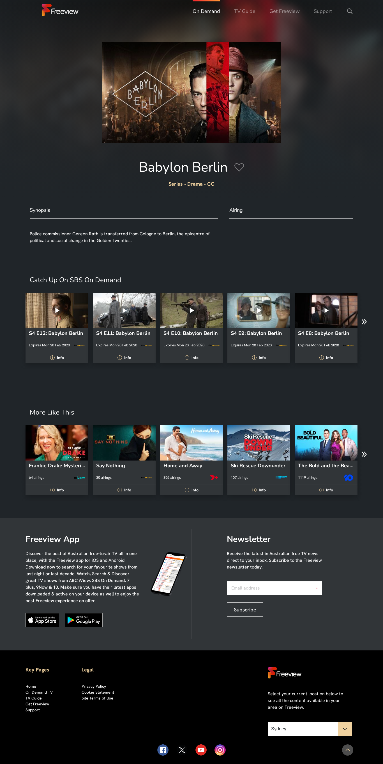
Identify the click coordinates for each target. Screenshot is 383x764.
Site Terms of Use (97, 698)
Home (31, 686)
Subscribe (245, 609)
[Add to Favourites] (239, 168)
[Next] (364, 322)
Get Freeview (284, 11)
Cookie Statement (98, 692)
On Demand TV (39, 692)
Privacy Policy (94, 686)
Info (58, 357)
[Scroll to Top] (347, 750)
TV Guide (244, 11)
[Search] (350, 11)
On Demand (206, 11)
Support (323, 11)
